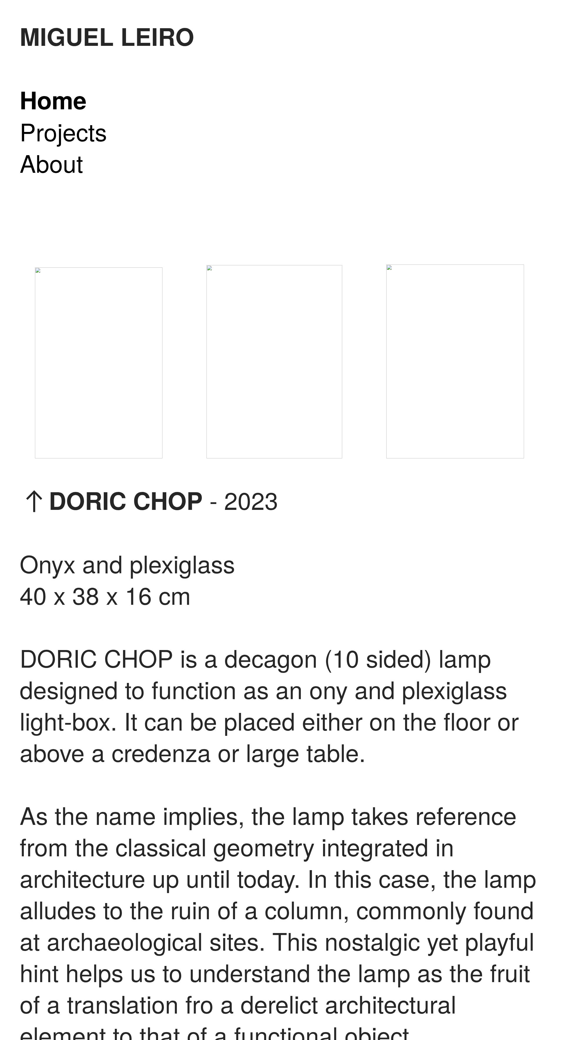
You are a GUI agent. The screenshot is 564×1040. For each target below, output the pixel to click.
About (51, 162)
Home (53, 99)
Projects (63, 131)
